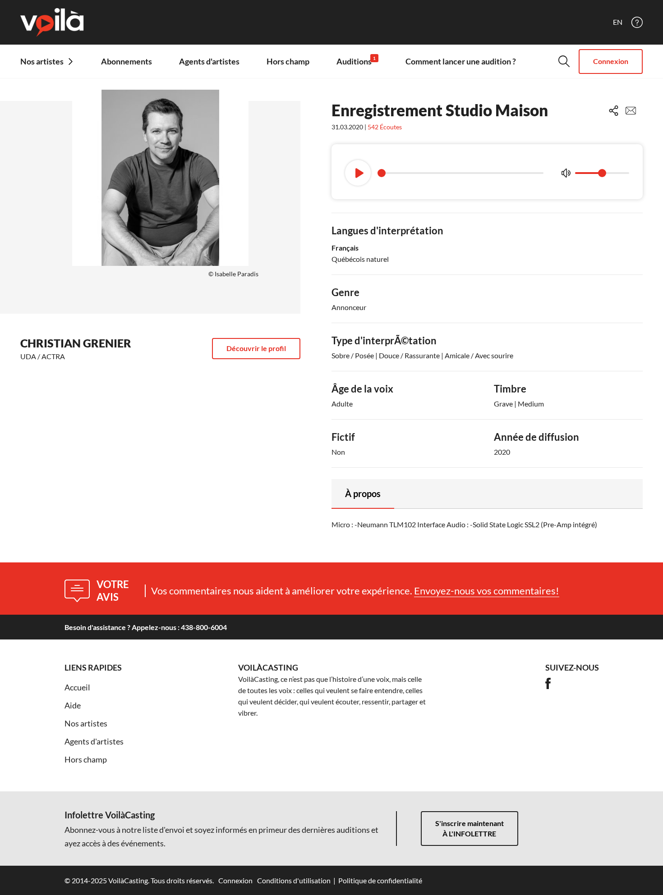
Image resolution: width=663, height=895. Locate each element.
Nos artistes (85, 723)
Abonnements (126, 61)
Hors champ (288, 61)
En (617, 22)
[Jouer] (358, 173)
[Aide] (637, 22)
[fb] (548, 683)
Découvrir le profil (256, 348)
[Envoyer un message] (631, 110)
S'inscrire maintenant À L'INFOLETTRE (469, 828)
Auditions (356, 61)
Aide (72, 705)
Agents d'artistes (209, 61)
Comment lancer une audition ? (460, 61)
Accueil (77, 687)
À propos (363, 493)
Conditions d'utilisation (294, 880)
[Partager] (613, 110)
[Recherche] (564, 61)
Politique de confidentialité (380, 880)
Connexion (610, 61)
